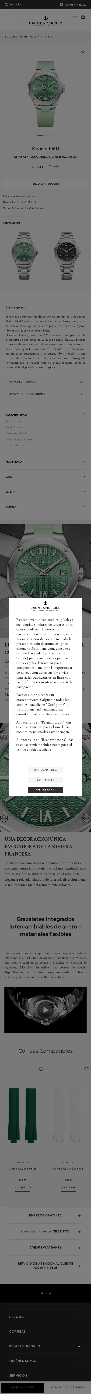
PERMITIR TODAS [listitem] (46, 790)
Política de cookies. (56, 714)
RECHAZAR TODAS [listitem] (45, 769)
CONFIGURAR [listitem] (45, 780)
